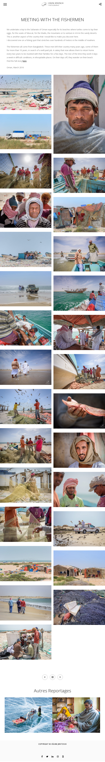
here (25, 61)
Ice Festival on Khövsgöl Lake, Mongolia (28, 727)
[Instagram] (57, 756)
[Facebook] (42, 756)
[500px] (63, 756)
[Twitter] (47, 756)
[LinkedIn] (52, 756)
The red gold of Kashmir (76, 728)
